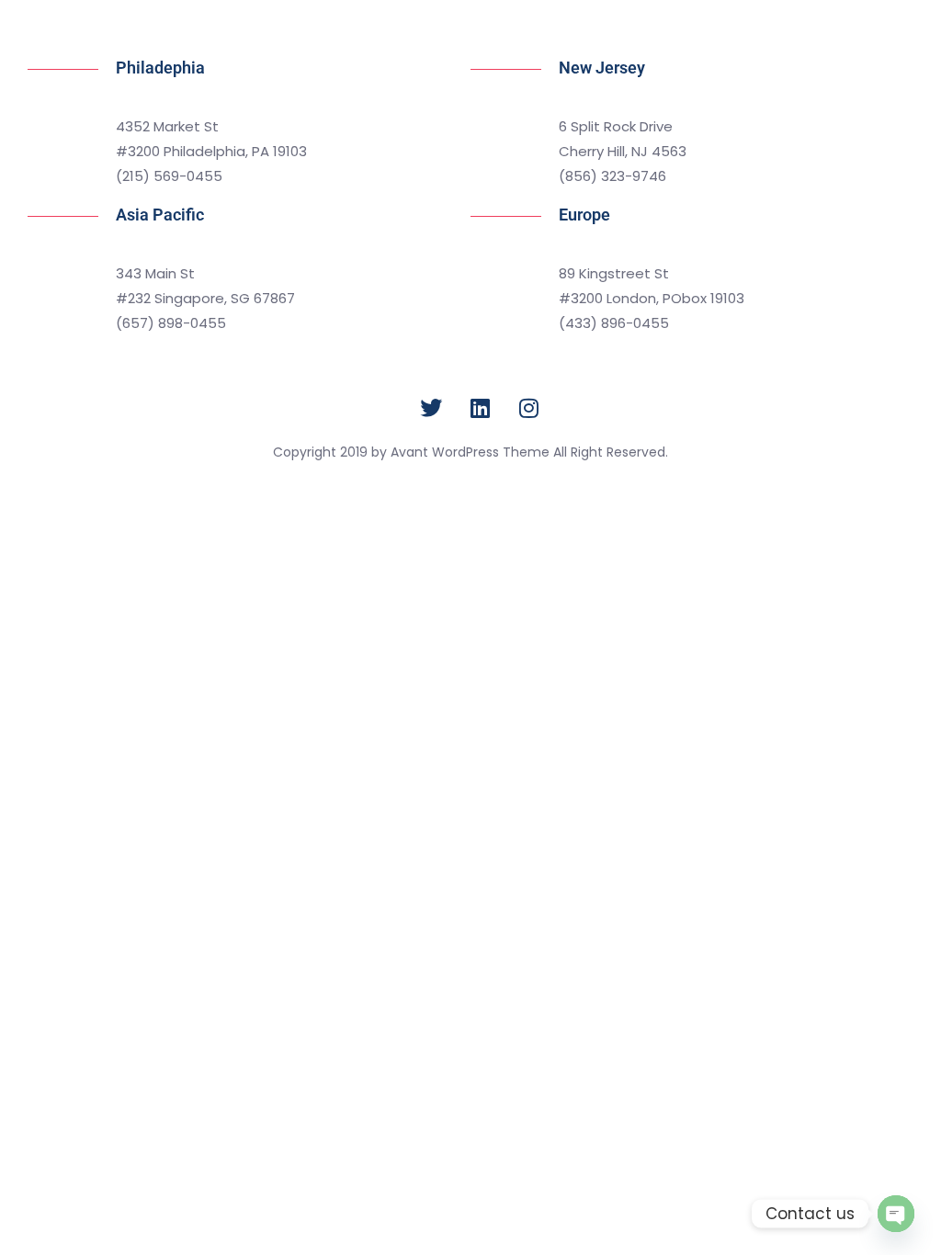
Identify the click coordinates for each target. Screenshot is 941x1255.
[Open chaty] (896, 1213)
